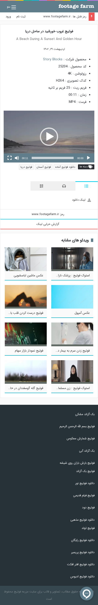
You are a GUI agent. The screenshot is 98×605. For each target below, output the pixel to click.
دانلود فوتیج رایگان (83, 540)
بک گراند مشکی (85, 414)
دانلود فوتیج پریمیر (83, 552)
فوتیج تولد (88, 528)
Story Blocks (52, 59)
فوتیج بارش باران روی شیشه (77, 463)
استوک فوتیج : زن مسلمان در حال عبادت (64, 388)
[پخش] (88, 158)
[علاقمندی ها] (36, 49)
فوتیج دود (88, 507)
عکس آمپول (82, 312)
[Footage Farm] (76, 6)
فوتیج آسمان (43, 167)
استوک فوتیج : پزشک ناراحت (71, 275)
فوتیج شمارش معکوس (81, 438)
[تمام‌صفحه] (9, 158)
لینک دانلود (78, 199)
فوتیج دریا (26, 167)
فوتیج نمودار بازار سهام (29, 350)
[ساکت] (17, 158)
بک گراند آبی (87, 450)
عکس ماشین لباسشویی (28, 275)
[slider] (53, 158)
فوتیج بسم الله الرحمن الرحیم (77, 426)
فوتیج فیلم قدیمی (84, 495)
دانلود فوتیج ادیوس (82, 576)
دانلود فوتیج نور (85, 483)
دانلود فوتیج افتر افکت (81, 564)
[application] (49, 137)
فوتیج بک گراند (85, 471)
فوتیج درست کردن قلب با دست (23, 312)
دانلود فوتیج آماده (65, 167)
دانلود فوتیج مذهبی (82, 519)
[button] (49, 137)
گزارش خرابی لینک (47, 224)
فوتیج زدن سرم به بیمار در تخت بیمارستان (63, 350)
